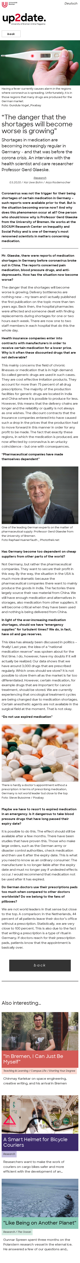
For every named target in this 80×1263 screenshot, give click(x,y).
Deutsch (71, 3)
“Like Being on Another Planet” (39, 1223)
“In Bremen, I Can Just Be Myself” (33, 1059)
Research (40, 178)
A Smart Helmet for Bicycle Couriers (35, 1142)
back (11, 34)
